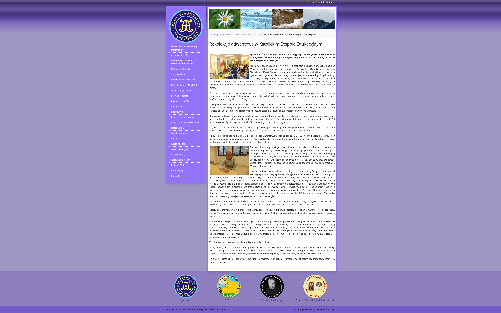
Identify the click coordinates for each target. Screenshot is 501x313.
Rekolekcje (176, 106)
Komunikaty (177, 170)
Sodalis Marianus (179, 133)
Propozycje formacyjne (182, 117)
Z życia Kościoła (178, 74)
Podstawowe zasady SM (183, 79)
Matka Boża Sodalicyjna (182, 69)
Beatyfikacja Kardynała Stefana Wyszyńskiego (182, 62)
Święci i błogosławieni (182, 90)
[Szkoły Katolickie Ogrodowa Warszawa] (186, 26)
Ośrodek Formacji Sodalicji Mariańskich (184, 48)
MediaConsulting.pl (325, 309)
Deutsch (330, 2)
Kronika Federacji (179, 95)
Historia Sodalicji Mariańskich (185, 85)
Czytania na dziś (179, 55)
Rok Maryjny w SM (180, 101)
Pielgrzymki (177, 111)
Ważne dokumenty (180, 159)
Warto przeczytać (179, 149)
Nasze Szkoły (177, 127)
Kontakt (175, 175)
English (310, 2)
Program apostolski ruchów (185, 122)
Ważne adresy (178, 154)
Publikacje (176, 138)
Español (320, 2)
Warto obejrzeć (178, 143)
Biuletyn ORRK (178, 165)
